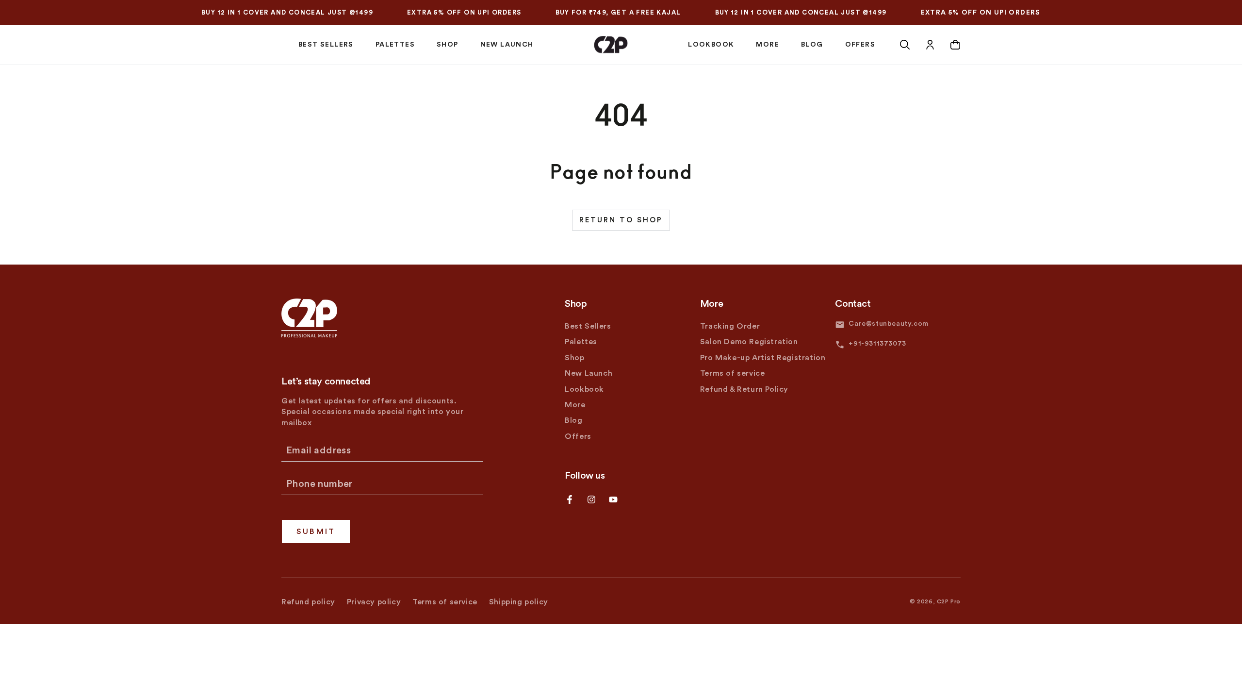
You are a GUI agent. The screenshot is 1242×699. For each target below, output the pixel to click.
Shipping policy (518, 602)
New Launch (588, 373)
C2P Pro (949, 601)
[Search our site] (904, 44)
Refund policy (308, 602)
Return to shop (621, 220)
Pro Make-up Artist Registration (763, 358)
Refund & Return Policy (744, 389)
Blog (573, 420)
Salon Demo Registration (749, 342)
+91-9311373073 (877, 343)
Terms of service (732, 373)
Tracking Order (730, 326)
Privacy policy (374, 602)
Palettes (581, 342)
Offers (578, 436)
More (575, 405)
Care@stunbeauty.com (888, 323)
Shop (574, 358)
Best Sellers (588, 326)
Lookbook (584, 389)
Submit (315, 531)
